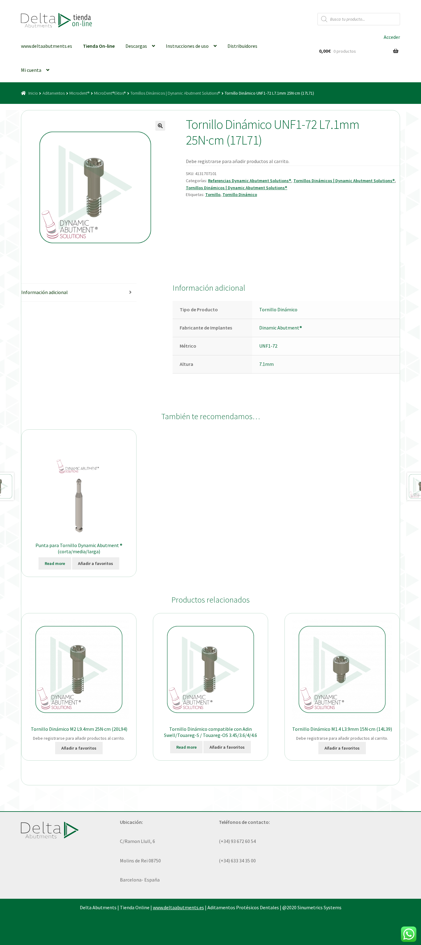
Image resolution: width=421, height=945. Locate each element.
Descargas (136, 46)
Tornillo (212, 194)
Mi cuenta (31, 70)
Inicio (33, 93)
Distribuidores (242, 46)
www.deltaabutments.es (46, 46)
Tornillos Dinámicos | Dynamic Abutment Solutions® (175, 93)
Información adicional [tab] (44, 292)
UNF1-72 (268, 346)
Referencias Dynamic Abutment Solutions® (249, 180)
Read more (55, 563)
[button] (160, 126)
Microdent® (79, 93)
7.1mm (266, 364)
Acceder (392, 37)
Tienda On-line (99, 46)
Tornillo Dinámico (240, 194)
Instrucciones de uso (187, 46)
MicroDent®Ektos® (110, 93)
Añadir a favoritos (95, 563)
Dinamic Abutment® (280, 328)
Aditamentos (54, 93)
